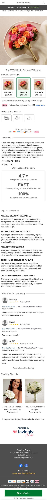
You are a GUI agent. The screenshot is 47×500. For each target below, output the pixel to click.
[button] (42, 495)
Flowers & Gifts (12, 10)
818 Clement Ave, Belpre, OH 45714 (23, 452)
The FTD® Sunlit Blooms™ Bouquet (30, 306)
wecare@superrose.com (23, 457)
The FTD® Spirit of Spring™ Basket (30, 329)
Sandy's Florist (23, 2)
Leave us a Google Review (23, 473)
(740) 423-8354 (24, 455)
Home (4, 10)
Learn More (40, 105)
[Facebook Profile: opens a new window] (21, 465)
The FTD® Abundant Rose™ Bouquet (30, 348)
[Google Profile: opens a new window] (26, 465)
